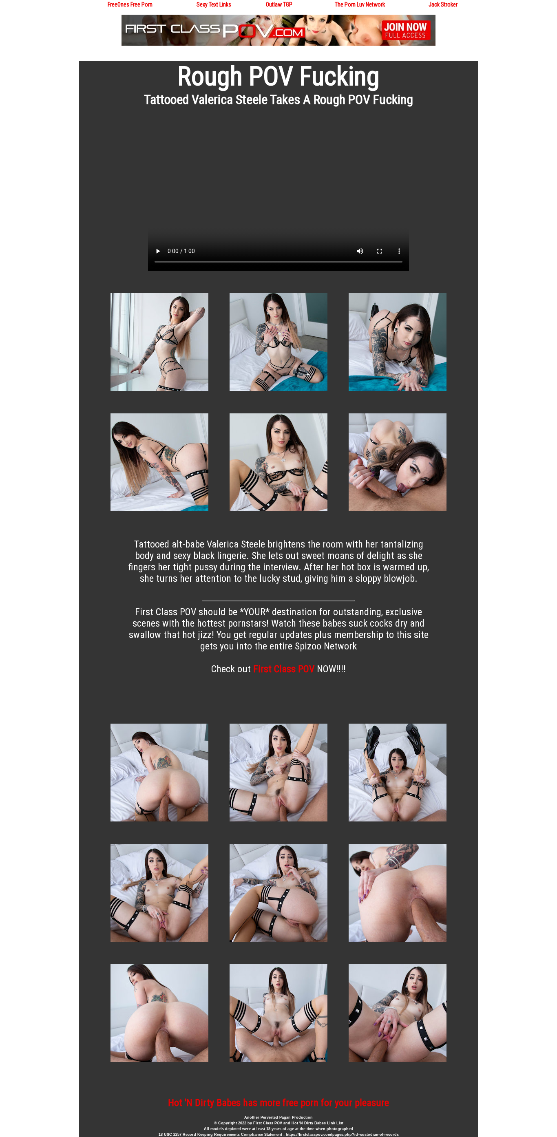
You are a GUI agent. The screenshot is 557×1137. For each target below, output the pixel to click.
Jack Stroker (443, 4)
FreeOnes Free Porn (130, 4)
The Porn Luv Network (360, 4)
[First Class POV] (278, 43)
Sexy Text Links (214, 4)
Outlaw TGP (279, 4)
